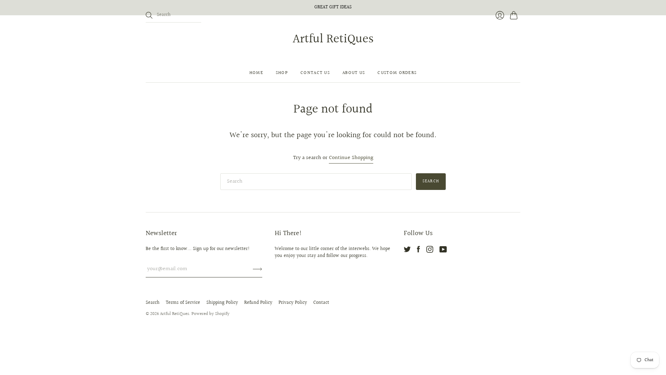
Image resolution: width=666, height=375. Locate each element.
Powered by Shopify (210, 313)
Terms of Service (183, 303)
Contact (321, 303)
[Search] (149, 15)
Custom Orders (397, 72)
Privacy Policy (293, 303)
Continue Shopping (351, 158)
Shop (282, 72)
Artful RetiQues (333, 39)
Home (256, 72)
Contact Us (315, 72)
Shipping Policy (222, 303)
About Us (353, 72)
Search (153, 303)
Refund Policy (258, 303)
